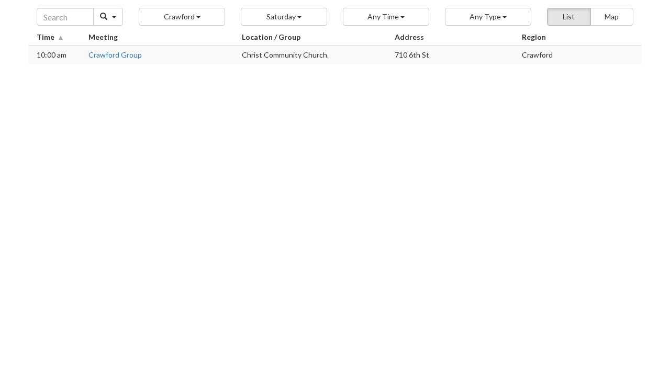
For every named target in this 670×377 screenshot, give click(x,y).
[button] (182, 17)
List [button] (569, 16)
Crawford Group (115, 54)
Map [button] (612, 16)
